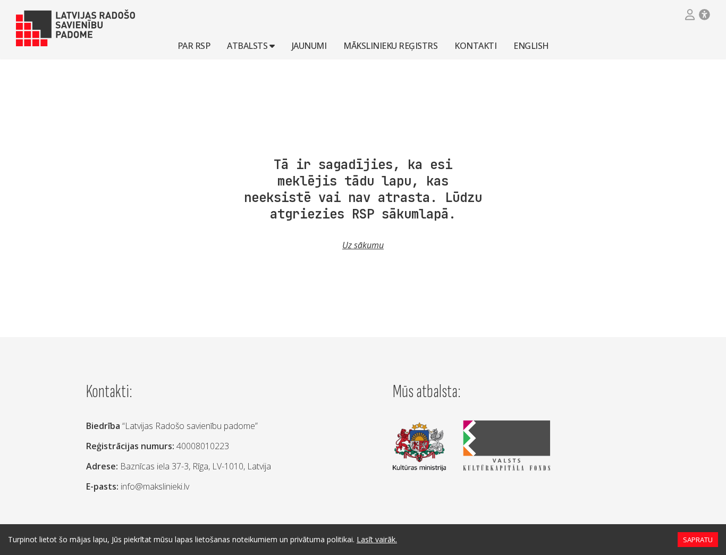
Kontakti (475, 45)
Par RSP (194, 45)
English (531, 45)
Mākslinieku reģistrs (390, 45)
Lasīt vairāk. (377, 539)
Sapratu (698, 539)
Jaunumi (309, 45)
